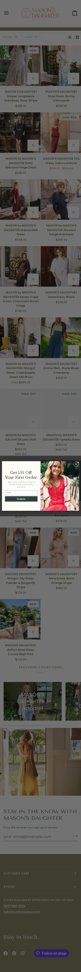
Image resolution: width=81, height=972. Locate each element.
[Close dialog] (76, 464)
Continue (21, 499)
